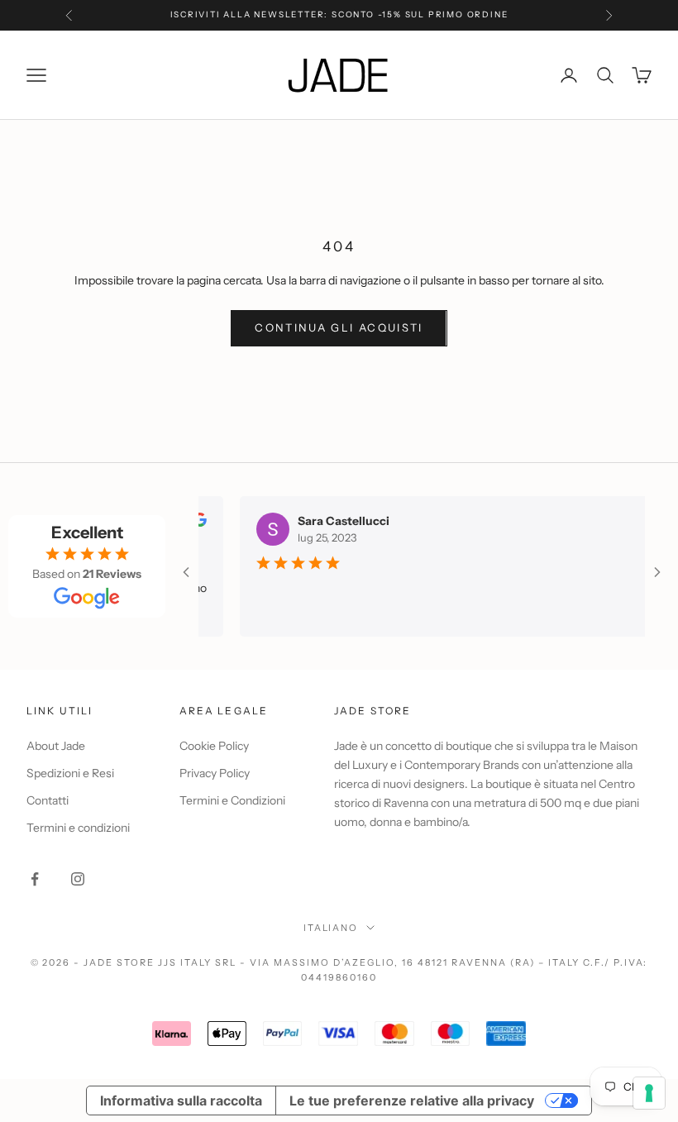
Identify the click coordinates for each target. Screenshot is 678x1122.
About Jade (55, 745)
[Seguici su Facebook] (34, 879)
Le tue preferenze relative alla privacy (411, 1100)
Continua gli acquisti (339, 327)
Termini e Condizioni (232, 800)
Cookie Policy (214, 745)
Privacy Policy (214, 773)
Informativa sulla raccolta (181, 1100)
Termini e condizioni (78, 827)
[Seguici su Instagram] (77, 879)
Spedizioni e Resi (70, 773)
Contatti (47, 800)
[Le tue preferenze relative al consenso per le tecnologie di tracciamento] (649, 1093)
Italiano (331, 927)
